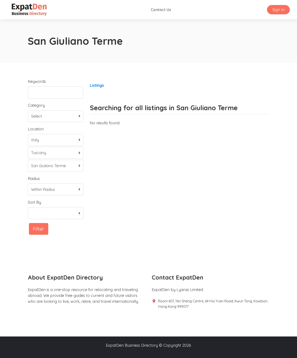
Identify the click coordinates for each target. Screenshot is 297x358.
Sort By (34, 202)
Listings (97, 85)
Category (36, 105)
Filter (38, 229)
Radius (34, 178)
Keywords (37, 81)
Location (36, 129)
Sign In (278, 9)
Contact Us (161, 9)
